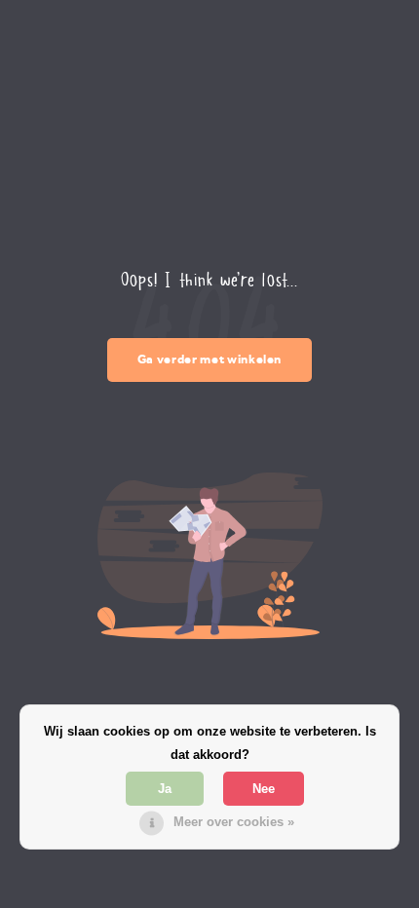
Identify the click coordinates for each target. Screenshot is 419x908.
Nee (263, 788)
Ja (164, 788)
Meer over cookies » (233, 821)
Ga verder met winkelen (209, 359)
